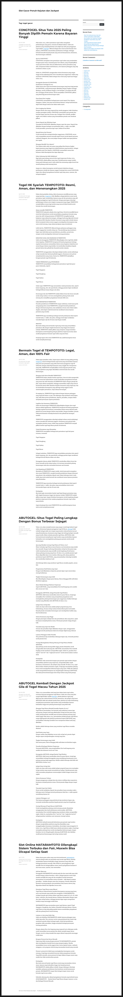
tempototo (48, 196)
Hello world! (99, 60)
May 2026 (86, 75)
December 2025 (87, 82)
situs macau (28, 859)
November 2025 (87, 84)
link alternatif (27, 44)
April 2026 (86, 76)
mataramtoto (70, 857)
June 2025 (86, 91)
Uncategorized (87, 109)
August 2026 (87, 70)
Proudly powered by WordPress (44, 990)
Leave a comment (23, 49)
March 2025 (86, 96)
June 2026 (86, 73)
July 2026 (86, 72)
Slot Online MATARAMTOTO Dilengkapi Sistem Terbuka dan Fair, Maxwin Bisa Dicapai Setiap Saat (48, 848)
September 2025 (87, 87)
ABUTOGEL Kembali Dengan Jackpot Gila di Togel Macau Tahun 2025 (46, 685)
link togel (21, 46)
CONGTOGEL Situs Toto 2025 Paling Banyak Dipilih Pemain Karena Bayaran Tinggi (48, 33)
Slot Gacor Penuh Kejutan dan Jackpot (39, 10)
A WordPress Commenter (88, 60)
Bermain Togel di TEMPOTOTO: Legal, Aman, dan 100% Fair (47, 352)
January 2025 (87, 99)
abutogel (70, 529)
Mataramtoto (22, 859)
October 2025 (87, 85)
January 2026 (87, 81)
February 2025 (87, 97)
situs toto (26, 860)
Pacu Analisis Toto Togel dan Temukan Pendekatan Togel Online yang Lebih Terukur (93, 40)
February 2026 (87, 79)
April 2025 (86, 94)
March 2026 (87, 78)
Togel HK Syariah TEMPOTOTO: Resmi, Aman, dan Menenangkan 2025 (47, 186)
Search (84, 22)
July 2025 (86, 90)
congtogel (46, 48)
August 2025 (87, 88)
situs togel (26, 46)
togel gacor (26, 197)
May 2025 (86, 93)
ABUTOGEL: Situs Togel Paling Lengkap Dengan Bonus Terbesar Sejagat (48, 519)
